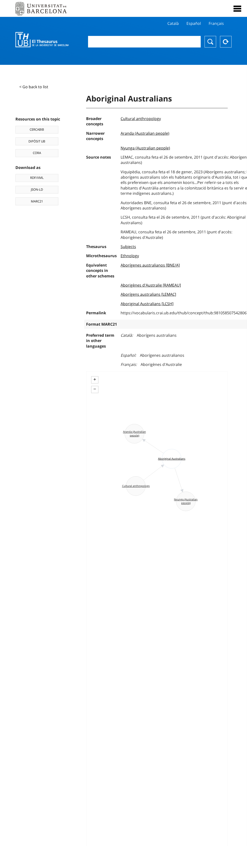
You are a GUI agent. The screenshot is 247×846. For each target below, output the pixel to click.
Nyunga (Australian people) (145, 148)
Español (193, 23)
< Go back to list (33, 86)
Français (216, 23)
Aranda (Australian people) (145, 133)
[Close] (237, 8)
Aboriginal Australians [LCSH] (147, 303)
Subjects (128, 246)
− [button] (94, 389)
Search (210, 41)
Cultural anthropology (141, 118)
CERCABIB (37, 129)
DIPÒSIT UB (36, 141)
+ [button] (94, 379)
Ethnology (130, 255)
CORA (37, 153)
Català (173, 23)
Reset (226, 41)
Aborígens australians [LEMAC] (148, 294)
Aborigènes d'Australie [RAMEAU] (151, 285)
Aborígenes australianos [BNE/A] (150, 265)
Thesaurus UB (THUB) (42, 39)
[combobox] (144, 41)
